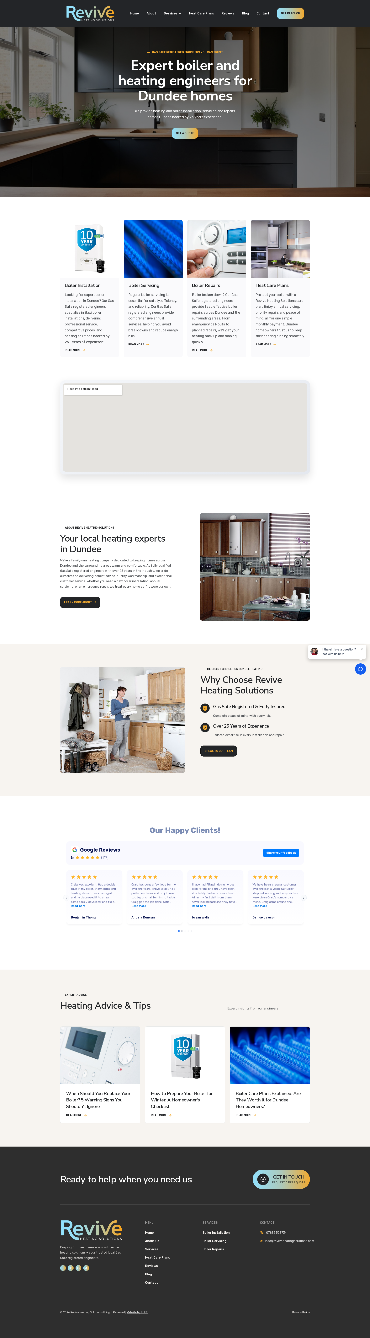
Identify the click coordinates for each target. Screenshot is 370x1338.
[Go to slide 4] (188, 931)
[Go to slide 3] (185, 931)
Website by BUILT (137, 1312)
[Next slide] (304, 898)
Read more (78, 906)
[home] (90, 13)
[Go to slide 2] (182, 931)
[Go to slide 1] (179, 931)
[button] (172, 13)
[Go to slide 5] (191, 931)
